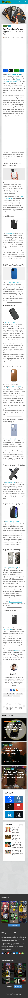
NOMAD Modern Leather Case (13, 367)
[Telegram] (17, 953)
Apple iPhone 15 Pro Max (9, 693)
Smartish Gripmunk (10, 482)
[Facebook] (2, 953)
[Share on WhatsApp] (16, 70)
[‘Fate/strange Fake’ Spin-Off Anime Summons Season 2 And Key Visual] (8, 829)
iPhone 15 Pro (20, 693)
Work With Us (15, 994)
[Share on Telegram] (21, 70)
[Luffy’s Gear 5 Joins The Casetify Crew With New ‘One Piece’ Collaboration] (14, 729)
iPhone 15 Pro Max (8, 696)
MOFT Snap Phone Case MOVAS (14, 265)
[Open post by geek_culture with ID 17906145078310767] (5, 906)
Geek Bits (13, 721)
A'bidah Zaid (8, 761)
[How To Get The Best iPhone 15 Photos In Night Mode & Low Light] (14, 753)
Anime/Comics (7, 721)
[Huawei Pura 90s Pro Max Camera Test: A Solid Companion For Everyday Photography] (8, 844)
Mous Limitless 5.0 (10, 305)
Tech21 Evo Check (10, 610)
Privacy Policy (9, 994)
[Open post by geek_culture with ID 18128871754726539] (23, 906)
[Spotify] (22, 953)
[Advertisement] (14, 54)
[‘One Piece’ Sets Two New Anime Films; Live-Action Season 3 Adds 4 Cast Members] (8, 851)
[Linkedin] (14, 690)
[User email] (17, 690)
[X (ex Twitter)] (11, 953)
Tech (10, 25)
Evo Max (16, 650)
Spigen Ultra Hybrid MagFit (12, 550)
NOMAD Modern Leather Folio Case (12, 407)
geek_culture (5, 902)
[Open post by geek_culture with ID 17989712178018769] (23, 917)
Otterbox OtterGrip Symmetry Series (14, 439)
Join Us (20, 994)
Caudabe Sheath (9, 216)
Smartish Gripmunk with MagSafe (14, 465)
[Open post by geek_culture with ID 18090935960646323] (5, 917)
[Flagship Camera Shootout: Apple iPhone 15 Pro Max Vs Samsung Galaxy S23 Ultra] (14, 777)
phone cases (16, 696)
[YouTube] (8, 953)
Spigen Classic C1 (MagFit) (15, 601)
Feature (5, 25)
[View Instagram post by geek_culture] (8, 911)
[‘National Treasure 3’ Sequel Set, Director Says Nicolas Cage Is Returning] (8, 836)
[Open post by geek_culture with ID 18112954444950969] (14, 906)
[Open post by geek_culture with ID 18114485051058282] (14, 917)
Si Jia (7, 785)
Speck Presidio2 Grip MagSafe (14, 504)
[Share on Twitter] (11, 70)
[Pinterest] (20, 953)
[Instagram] (11, 690)
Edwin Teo (7, 37)
